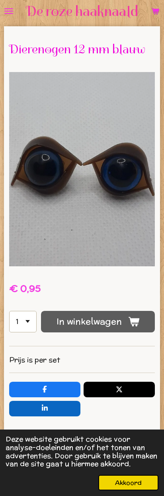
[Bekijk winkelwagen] (155, 11)
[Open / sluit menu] (9, 11)
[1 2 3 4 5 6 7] (23, 321)
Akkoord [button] (128, 482)
